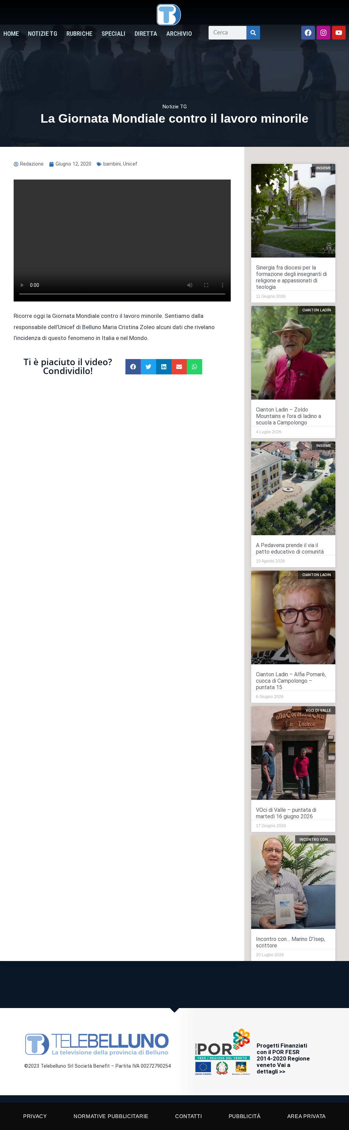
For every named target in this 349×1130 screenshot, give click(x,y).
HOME (11, 33)
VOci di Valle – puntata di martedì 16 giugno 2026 (286, 813)
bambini (112, 164)
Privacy (35, 1116)
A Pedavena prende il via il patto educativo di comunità (290, 548)
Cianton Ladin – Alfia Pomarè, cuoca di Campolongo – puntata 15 (291, 681)
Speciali (113, 33)
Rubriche (79, 33)
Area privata (306, 1116)
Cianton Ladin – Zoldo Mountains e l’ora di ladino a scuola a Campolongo (288, 416)
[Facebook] (308, 33)
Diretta (146, 33)
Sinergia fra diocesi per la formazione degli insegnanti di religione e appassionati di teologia (291, 277)
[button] (133, 366)
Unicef (130, 164)
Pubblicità (245, 1116)
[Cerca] (253, 33)
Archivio (179, 33)
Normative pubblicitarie (111, 1116)
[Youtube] (339, 33)
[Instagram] (323, 33)
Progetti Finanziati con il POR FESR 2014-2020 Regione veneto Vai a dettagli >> (283, 1058)
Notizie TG (42, 33)
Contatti (188, 1116)
